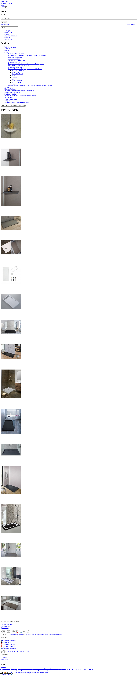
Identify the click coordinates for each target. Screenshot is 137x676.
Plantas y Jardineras (10, 89)
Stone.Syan (15, 72)
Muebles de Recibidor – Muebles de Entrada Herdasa (20, 96)
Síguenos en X (6, 642)
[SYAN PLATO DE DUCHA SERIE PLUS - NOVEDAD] (11, 456)
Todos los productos (10, 47)
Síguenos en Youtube (8, 644)
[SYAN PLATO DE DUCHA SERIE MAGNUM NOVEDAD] (11, 398)
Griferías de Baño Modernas (16, 60)
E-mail (3, 15)
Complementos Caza (10, 99)
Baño (6, 52)
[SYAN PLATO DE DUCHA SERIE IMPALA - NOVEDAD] (11, 359)
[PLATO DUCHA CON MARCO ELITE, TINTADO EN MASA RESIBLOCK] (11, 309)
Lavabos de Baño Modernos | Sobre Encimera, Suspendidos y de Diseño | (30, 85)
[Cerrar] (6, 6)
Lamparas (7, 101)
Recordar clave (131, 24)
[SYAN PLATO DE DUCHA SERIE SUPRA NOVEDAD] (11, 494)
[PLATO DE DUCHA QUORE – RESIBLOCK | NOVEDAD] (11, 284)
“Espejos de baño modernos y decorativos (16, 102)
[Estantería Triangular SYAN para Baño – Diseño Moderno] (11, 166)
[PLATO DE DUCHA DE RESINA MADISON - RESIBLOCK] (11, 255)
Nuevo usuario (5, 24)
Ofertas (6, 50)
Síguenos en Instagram (9, 648)
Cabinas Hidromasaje (14, 62)
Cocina (6, 87)
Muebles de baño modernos (16, 54)
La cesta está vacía (6, 3)
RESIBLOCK (16, 82)
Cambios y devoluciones (15, 634)
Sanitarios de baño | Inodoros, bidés (18, 65)
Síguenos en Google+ (8, 646)
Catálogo (7, 31)
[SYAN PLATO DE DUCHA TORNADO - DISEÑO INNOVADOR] (11, 334)
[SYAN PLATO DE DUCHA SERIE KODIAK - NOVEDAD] (11, 533)
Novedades (7, 49)
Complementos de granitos (12, 92)
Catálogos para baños (7, 624)
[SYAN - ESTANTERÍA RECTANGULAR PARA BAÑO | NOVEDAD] (11, 206)
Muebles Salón (8, 97)
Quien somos (8, 32)
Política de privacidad (55, 634)
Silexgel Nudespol (17, 74)
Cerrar (2, 6)
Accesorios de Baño (14, 59)
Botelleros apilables (10, 94)
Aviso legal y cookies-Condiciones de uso (36, 634)
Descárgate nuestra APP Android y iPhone (17, 651)
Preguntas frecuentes (10, 36)
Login (2, 5)
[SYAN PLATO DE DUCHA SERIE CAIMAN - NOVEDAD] (11, 434)
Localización (8, 39)
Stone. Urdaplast (17, 80)
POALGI (15, 75)
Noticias (6, 34)
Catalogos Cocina (6, 626)
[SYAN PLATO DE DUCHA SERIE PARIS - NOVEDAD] (11, 586)
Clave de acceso (5, 18)
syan (13, 84)
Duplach (14, 77)
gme (13, 79)
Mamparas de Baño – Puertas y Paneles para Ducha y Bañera (26, 64)
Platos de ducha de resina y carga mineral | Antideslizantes (25, 69)
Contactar (7, 37)
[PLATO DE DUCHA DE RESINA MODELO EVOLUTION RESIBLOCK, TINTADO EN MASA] (11, 230)
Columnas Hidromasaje (15, 57)
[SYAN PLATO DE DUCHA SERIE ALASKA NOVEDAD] (11, 557)
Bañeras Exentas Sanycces (16, 67)
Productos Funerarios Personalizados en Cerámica (19, 90)
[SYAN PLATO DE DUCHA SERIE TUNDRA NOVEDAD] (11, 610)
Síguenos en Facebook (9, 640)
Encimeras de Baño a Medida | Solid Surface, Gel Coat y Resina (27, 55)
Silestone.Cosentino (18, 70)
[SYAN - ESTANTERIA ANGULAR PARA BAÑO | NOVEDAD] (11, 138)
